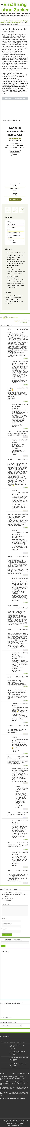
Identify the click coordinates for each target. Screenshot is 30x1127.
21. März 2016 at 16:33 (22, 842)
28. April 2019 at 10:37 (22, 329)
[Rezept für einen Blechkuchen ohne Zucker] (21, 1108)
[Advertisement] (15, 976)
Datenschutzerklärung (15, 1125)
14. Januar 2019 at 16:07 (22, 459)
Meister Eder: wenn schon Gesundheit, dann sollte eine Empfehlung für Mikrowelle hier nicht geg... (14, 1088)
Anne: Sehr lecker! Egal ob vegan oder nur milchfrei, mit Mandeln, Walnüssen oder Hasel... (13, 1078)
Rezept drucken (14, 151)
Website (4, 929)
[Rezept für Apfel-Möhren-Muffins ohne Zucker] (12, 1103)
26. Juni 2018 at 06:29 (22, 629)
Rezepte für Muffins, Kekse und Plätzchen (14, 21)
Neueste (12, 1042)
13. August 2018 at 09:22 (22, 607)
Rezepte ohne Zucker (15, 21)
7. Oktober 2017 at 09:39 (22, 739)
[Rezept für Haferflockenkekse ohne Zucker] (5, 1059)
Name (4, 918)
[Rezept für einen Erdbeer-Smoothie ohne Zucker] (4, 1103)
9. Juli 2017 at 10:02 (23, 788)
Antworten (26, 358)
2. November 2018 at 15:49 (21, 514)
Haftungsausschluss (13, 1123)
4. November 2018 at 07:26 (21, 532)
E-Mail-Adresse (7, 924)
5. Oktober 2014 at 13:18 (22, 870)
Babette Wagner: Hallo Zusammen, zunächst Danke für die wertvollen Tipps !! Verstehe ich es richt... (14, 1093)
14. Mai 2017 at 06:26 (23, 820)
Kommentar (6, 904)
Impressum (20, 1122)
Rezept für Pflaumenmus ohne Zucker (10, 317)
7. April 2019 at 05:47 (23, 404)
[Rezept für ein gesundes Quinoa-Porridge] (4, 1108)
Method (15, 211)
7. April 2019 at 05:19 (23, 440)
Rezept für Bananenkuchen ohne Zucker (18, 1064)
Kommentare (21, 1042)
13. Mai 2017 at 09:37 (23, 812)
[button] (23, 222)
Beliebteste (5, 1042)
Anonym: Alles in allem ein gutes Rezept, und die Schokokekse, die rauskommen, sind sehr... (14, 1083)
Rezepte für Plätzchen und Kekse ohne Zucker (18, 1052)
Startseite (4, 21)
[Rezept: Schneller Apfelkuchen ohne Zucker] (12, 1114)
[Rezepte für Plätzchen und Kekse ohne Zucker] (5, 1053)
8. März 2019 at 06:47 (22, 431)
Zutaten (8, 211)
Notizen (22, 211)
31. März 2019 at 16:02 (22, 388)
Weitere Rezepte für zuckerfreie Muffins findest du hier (15, 99)
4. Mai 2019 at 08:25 (23, 361)
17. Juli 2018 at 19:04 (23, 703)
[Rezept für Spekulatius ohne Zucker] (21, 1103)
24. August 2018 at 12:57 (22, 556)
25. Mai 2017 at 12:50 (23, 768)
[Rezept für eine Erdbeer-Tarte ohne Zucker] (4, 1114)
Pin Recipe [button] (15, 154)
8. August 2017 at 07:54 (22, 725)
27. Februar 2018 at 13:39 (21, 690)
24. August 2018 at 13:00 (22, 578)
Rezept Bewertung (7, 898)
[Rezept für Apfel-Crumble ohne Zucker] (12, 1108)
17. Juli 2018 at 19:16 (23, 652)
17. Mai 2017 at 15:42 (23, 756)
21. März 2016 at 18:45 (22, 852)
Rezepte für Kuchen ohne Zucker (17, 1046)
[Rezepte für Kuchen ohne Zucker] (5, 1047)
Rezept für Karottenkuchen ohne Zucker (20, 321)
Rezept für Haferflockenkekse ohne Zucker (19, 1058)
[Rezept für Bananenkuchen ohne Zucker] (5, 1065)
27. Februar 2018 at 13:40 (21, 677)
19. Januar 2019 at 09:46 (22, 492)
